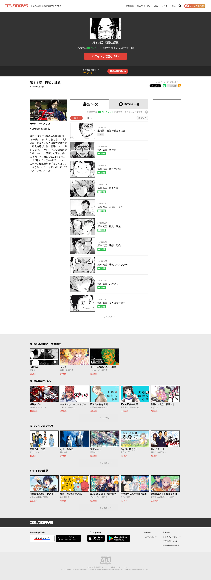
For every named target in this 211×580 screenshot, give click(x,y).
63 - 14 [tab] (76, 118)
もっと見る (108, 317)
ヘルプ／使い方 (149, 537)
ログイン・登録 (168, 6)
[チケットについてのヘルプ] (132, 48)
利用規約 (166, 532)
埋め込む (173, 86)
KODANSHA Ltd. (68, 569)
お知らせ (147, 532)
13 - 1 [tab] (89, 118)
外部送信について (170, 541)
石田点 (46, 128)
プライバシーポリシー (172, 537)
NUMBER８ (36, 128)
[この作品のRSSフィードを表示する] (179, 85)
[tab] (89, 104)
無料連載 (130, 6)
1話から (144, 118)
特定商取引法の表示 (171, 545)
